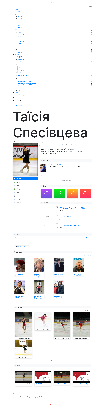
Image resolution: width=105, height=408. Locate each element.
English (19, 102)
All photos (52, 360)
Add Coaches (87, 255)
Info (16, 29)
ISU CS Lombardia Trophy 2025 (24, 384)
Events (16, 74)
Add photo (87, 310)
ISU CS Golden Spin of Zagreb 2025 (70, 208)
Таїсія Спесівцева (55, 164)
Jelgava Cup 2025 (62, 384)
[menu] (90, 5)
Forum (16, 92)
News (16, 9)
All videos (52, 387)
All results (66, 225)
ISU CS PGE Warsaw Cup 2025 (43, 384)
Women (22, 106)
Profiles (17, 54)
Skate (16, 15)
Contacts (17, 97)
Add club (88, 237)
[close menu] (91, 5)
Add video (87, 369)
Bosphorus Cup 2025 (64, 217)
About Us (76, 396)
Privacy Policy (78, 397)
